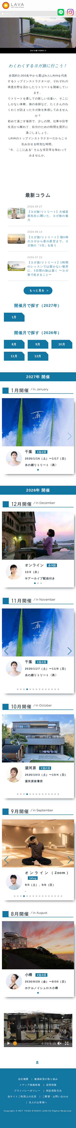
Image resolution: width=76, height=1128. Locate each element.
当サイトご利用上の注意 (22, 1096)
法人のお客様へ (38, 1102)
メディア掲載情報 (29, 1085)
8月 (14, 344)
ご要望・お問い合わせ (55, 1096)
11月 (14, 356)
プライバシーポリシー (27, 1090)
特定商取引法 (54, 1090)
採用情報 (51, 1085)
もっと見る (37, 290)
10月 (61, 344)
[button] (6, 550)
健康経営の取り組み (46, 1079)
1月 (14, 317)
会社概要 (23, 1079)
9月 (38, 344)
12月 (38, 356)
